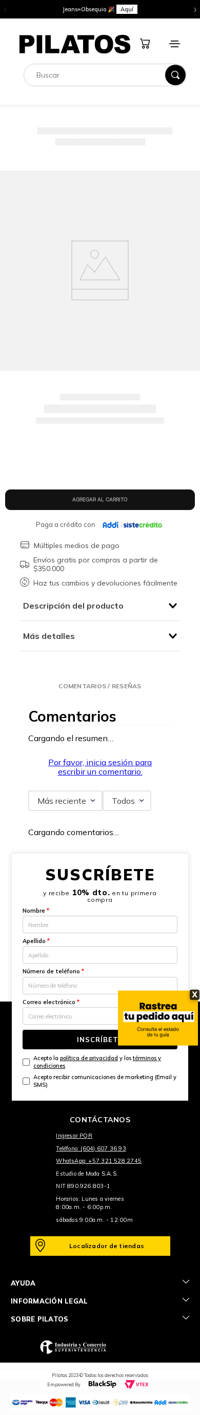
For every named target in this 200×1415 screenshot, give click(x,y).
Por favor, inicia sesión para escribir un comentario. (100, 767)
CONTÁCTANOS (100, 1119)
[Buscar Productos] (175, 75)
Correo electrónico (51, 1002)
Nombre (36, 910)
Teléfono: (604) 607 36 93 (91, 1148)
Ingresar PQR (74, 1135)
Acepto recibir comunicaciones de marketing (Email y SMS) (104, 1080)
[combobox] (105, 75)
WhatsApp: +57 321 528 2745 (99, 1160)
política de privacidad (89, 1058)
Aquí (158, 9)
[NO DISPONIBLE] (100, 499)
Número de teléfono (53, 971)
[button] (99, 686)
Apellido (36, 941)
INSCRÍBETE (100, 1039)
